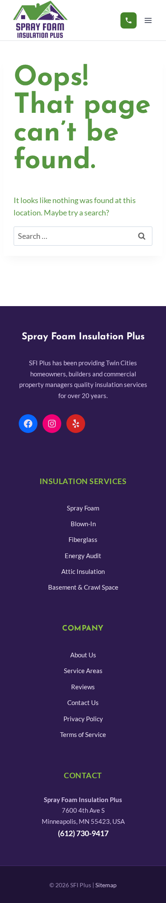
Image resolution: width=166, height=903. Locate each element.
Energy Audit (83, 555)
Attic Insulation (83, 571)
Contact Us (83, 702)
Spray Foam (83, 508)
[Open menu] (148, 20)
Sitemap (106, 885)
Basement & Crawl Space (83, 587)
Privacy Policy (83, 718)
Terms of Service (83, 734)
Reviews (83, 687)
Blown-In (83, 523)
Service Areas (83, 670)
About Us (83, 655)
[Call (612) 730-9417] (128, 20)
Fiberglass (83, 539)
